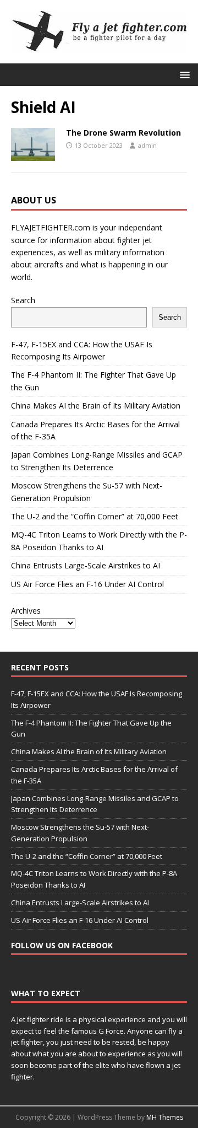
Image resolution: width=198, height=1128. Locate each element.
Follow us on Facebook (62, 945)
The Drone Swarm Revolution (123, 132)
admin (147, 145)
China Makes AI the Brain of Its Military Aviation (95, 405)
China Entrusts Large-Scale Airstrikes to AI (85, 565)
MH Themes (164, 1117)
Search (23, 300)
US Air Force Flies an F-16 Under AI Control (87, 584)
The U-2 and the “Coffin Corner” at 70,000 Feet (94, 516)
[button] (182, 74)
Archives (26, 610)
